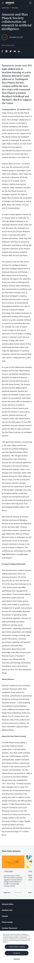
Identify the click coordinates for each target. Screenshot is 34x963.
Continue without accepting (16, 947)
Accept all (17, 953)
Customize (17, 959)
